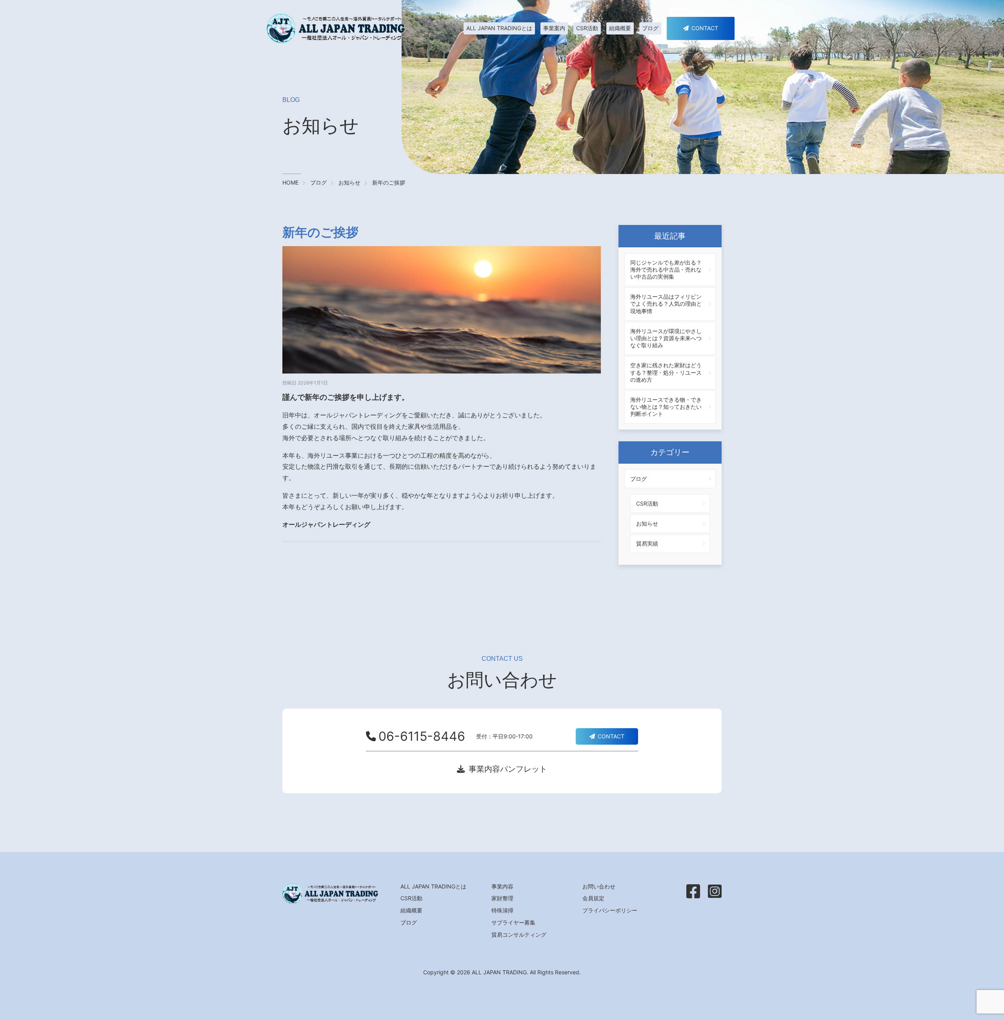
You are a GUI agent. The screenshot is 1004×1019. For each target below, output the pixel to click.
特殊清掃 (502, 910)
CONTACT (704, 28)
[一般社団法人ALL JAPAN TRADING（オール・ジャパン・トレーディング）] (336, 28)
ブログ (650, 28)
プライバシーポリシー (609, 910)
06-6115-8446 (421, 736)
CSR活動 (587, 28)
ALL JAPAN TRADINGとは (499, 28)
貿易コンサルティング (518, 935)
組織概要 (620, 28)
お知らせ (647, 523)
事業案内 (554, 28)
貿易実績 (647, 543)
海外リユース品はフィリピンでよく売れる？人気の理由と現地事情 (666, 303)
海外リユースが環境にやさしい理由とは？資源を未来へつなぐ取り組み (666, 338)
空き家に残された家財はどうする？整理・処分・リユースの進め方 (666, 372)
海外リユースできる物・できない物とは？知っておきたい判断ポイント (666, 406)
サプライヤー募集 (513, 922)
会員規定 (593, 898)
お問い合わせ (598, 886)
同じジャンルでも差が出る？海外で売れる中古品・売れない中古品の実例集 (666, 269)
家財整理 (502, 898)
